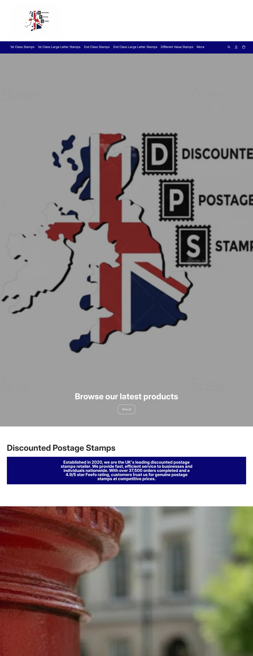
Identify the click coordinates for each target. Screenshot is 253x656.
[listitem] (200, 47)
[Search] (229, 47)
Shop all (126, 409)
